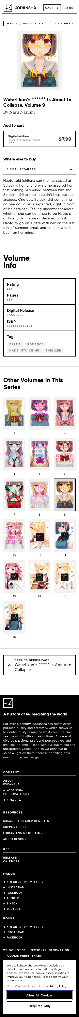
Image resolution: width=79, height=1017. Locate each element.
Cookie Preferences (24, 955)
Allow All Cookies (39, 995)
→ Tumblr (11, 898)
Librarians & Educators (24, 833)
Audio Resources (18, 839)
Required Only (39, 1006)
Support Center (17, 827)
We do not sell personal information (36, 950)
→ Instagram (14, 887)
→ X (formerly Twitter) (23, 882)
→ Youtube (12, 909)
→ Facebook (13, 892)
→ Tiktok (10, 903)
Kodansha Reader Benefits (26, 821)
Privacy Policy (58, 986)
